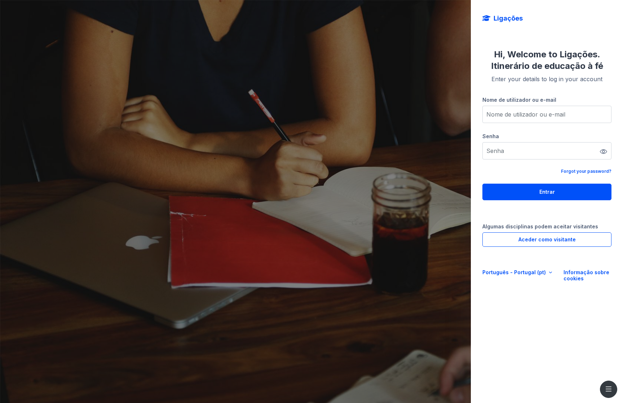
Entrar (547, 192)
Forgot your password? (586, 171)
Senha (490, 136)
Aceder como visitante (547, 239)
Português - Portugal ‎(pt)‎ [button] (514, 272)
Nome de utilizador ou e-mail (519, 100)
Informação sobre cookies (586, 275)
